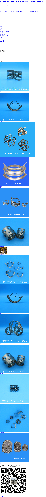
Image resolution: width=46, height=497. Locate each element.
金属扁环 (1, 344)
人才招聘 (25, 11)
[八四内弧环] (14, 461)
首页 (0, 11)
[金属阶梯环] (14, 342)
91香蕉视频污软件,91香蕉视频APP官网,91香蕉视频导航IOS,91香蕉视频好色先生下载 (21, 1)
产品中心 (8, 11)
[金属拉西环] (14, 402)
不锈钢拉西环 (2, 254)
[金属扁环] (0, 343)
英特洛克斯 (1, 186)
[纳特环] (14, 216)
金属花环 (1, 187)
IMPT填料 (1, 121)
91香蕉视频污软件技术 (13, 11)
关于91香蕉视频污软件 (4, 11)
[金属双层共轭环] (14, 90)
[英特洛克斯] (14, 185)
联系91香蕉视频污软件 (35, 11)
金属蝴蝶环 (1, 92)
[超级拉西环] (17, 156)
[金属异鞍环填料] (14, 283)
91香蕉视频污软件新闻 (19, 11)
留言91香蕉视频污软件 (29, 11)
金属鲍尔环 (1, 373)
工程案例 (23, 11)
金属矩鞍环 (1, 313)
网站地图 (1, 496)
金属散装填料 (2, 432)
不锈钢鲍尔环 (2, 246)
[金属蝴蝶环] (0, 91)
